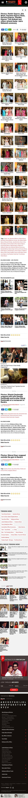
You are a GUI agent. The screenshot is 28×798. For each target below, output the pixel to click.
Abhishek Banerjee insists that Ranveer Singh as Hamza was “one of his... (23, 631)
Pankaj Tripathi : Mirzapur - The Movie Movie (11, 540)
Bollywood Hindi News (6, 762)
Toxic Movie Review (6, 514)
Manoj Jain (8, 247)
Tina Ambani (22, 254)
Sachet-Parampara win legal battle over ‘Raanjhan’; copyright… (12, 678)
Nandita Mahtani (4, 249)
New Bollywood (7, 712)
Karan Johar (23, 242)
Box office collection (20, 264)
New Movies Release (6, 266)
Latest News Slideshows (7, 758)
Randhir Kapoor (11, 250)
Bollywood (7, 771)
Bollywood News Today (18, 429)
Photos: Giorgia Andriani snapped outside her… (21, 309)
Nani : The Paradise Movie (7, 532)
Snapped (17, 417)
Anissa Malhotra (9, 240)
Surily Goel (15, 254)
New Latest (6, 768)
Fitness (9, 468)
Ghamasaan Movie (6, 723)
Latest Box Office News (7, 752)
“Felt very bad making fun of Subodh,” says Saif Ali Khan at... (4, 597)
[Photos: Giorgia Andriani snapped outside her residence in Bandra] (21, 302)
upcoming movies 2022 (7, 431)
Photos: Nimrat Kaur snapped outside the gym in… (7, 309)
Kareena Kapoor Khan (12, 243)
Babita (21, 240)
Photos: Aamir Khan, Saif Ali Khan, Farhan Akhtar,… (7, 327)
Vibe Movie (4, 724)
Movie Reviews (5, 761)
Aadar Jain (6, 238)
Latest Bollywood (7, 747)
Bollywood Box (7, 742)
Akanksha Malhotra (14, 238)
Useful (4, 774)
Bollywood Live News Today (19, 268)
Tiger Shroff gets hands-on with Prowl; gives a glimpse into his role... (4, 631)
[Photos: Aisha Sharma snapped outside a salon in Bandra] (7, 285)
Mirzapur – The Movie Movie (8, 717)
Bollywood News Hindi (19, 266)
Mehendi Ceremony (20, 247)
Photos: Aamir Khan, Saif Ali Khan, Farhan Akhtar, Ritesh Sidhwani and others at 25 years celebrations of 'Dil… (17, 572)
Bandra (6, 413)
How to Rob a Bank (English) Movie (9, 516)
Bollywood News (14, 263)
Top (4, 738)
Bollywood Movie (8, 729)
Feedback (18, 783)
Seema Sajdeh (10, 252)
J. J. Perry (14, 529)
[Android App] (10, 788)
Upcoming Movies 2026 (8, 269)
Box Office (7, 735)
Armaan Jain (16, 240)
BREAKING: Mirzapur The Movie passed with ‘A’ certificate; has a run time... (14, 598)
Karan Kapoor (4, 243)
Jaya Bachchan (16, 242)
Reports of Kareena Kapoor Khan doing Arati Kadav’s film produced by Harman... (14, 631)
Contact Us (24, 783)
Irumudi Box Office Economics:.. (8, 527)
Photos (25, 249)
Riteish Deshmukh (10, 417)
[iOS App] (13, 788)
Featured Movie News (6, 751)
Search (14, 689)
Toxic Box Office (5, 519)
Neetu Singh (11, 249)
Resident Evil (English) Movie (8, 727)
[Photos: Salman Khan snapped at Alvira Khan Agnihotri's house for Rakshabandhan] (21, 319)
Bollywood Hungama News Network (10, 404)
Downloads (6, 777)
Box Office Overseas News (7, 756)
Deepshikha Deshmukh (13, 413)
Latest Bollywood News (7, 522)
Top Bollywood (7, 765)
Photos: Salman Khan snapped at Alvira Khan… (20, 327)
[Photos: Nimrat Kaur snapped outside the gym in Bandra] (7, 302)
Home (2, 783)
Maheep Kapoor (14, 245)
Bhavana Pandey (8, 242)
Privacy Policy (12, 783)
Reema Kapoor (18, 250)
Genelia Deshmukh (5, 415)
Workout (14, 470)
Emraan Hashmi (5, 534)
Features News (18, 522)
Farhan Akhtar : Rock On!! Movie (18, 534)
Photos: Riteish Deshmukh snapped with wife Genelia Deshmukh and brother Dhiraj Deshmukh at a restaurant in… (17, 554)
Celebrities (9, 698)
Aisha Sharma (21, 527)
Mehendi (13, 247)
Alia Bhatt (3, 240)
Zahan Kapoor (4, 255)
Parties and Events (19, 249)
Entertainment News (6, 268)
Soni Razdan (10, 254)
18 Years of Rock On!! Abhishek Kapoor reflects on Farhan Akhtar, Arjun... (23, 597)
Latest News (9, 586)
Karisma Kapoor (21, 243)
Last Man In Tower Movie (7, 720)
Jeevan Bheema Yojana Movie (8, 718)
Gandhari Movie (16, 514)
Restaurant (3, 417)
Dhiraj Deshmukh (23, 413)
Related (3, 586)
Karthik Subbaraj (5, 537)
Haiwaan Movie (5, 721)
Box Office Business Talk (7, 755)
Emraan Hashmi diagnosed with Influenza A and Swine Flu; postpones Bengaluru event (4, 614)
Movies (3, 698)
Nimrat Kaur (17, 468)
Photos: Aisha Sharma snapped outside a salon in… (6, 292)
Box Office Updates (6, 754)
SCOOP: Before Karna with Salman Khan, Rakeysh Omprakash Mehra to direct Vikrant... (23, 615)
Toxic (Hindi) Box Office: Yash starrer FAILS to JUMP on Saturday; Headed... (14, 614)
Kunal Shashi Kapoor (5, 245)
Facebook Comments (6, 341)
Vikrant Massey (19, 532)
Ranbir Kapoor (4, 250)
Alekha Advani (22, 238)
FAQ (11, 784)
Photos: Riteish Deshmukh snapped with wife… (20, 292)
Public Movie (7, 732)
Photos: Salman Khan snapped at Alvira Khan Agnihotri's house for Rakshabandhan (17, 577)
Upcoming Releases (6, 759)
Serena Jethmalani (18, 252)
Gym (13, 468)
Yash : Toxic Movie (5, 529)
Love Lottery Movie (6, 725)
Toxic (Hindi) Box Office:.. (7, 524)
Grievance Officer (5, 784)
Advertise (7, 783)
